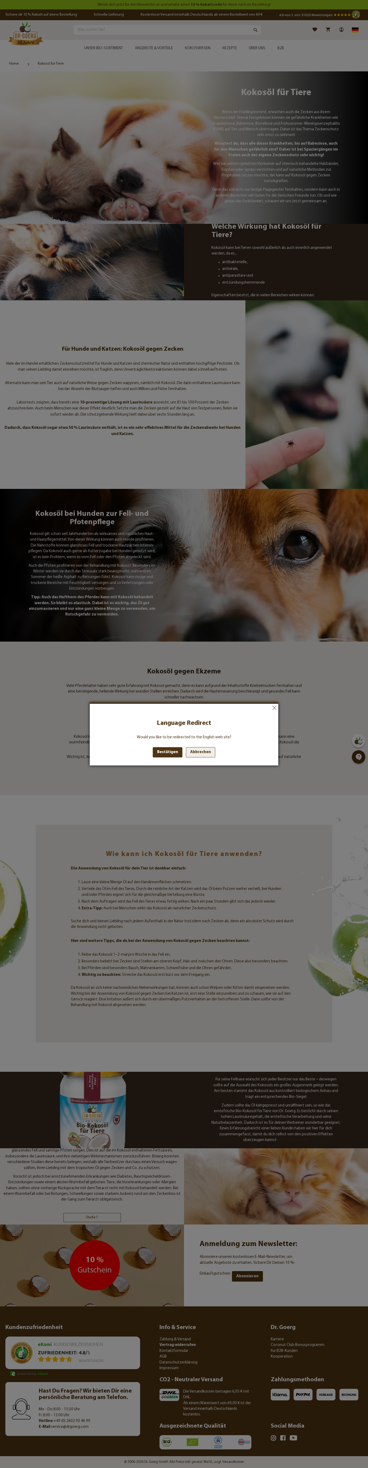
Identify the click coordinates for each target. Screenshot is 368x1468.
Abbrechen (274, 708)
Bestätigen (167, 752)
